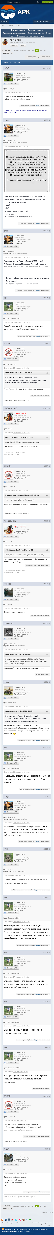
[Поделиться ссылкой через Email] (27, 1219)
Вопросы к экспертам (36, 33)
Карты (41, 36)
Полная (16, 1229)
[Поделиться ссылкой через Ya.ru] (12, 1219)
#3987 (45, 466)
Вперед (6, 53)
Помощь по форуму (18, 30)
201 (41, 50)
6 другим (37, 789)
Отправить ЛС (11, 83)
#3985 (45, 343)
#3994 (45, 849)
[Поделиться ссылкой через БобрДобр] (23, 1219)
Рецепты (12, 36)
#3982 (45, 120)
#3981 (45, 68)
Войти (39, 2)
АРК (2, 1223)
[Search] (52, 21)
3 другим (37, 1040)
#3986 (45, 408)
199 (33, 50)
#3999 (45, 1096)
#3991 (45, 682)
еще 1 (38, 105)
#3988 (45, 521)
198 (29, 50)
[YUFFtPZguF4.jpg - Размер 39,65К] (27, 170)
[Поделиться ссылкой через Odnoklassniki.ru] (2, 1219)
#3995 (45, 897)
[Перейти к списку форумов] (8, 12)
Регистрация (47, 2)
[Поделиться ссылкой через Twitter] (16, 1219)
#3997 (45, 1001)
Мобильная (23, 1229)
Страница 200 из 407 (19, 50)
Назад (7, 50)
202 (45, 50)
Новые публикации (41, 22)
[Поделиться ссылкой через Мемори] (20, 1219)
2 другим (37, 223)
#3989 (45, 584)
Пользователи (22, 36)
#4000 (45, 1149)
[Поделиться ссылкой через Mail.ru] (6, 1219)
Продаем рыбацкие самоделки (14, 33)
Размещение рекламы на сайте (12, 1231)
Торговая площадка (35, 30)
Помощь (27, 1231)
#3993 (45, 797)
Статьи (48, 33)
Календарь (34, 36)
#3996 (45, 953)
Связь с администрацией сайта (38, 1229)
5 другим (37, 890)
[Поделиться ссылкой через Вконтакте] (9, 1219)
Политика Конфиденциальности (42, 1223)
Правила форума (46, 1225)
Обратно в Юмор (47, 1212)
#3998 (45, 1047)
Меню (3, 22)
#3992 (45, 748)
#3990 (45, 623)
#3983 (45, 231)
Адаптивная (9, 1229)
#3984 (45, 298)
